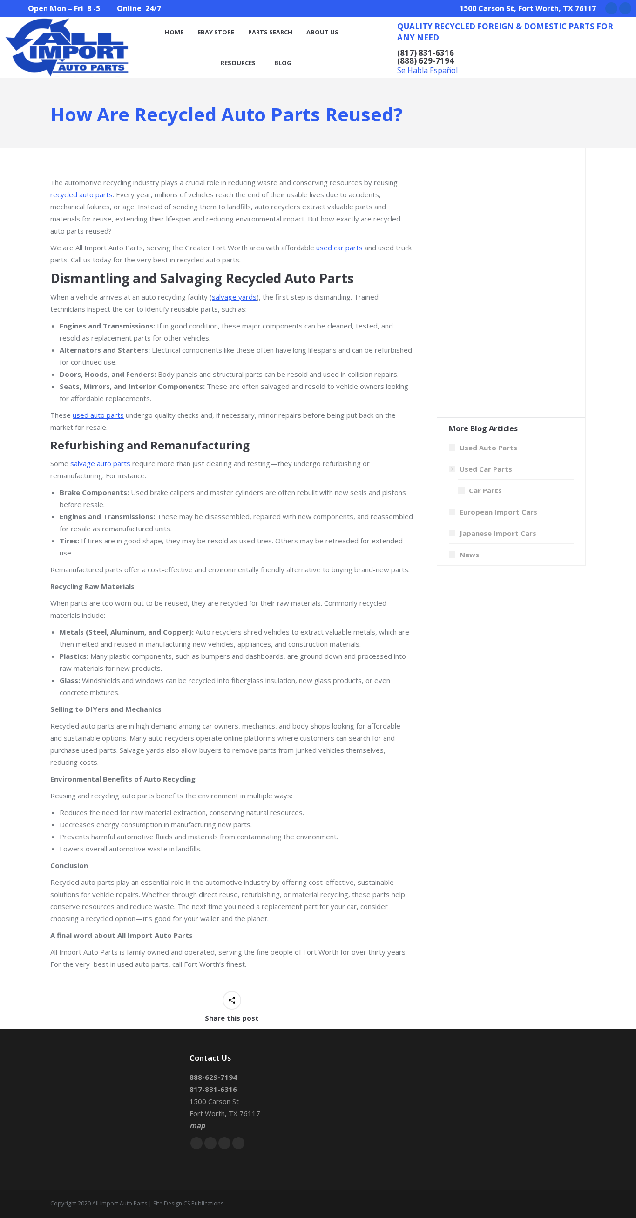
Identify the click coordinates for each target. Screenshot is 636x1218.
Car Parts (485, 490)
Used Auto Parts (488, 447)
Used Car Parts (486, 469)
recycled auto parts (81, 194)
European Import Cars (498, 511)
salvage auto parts (100, 463)
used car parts (339, 247)
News (469, 554)
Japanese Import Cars (498, 533)
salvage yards (234, 296)
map (197, 1125)
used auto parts (98, 415)
